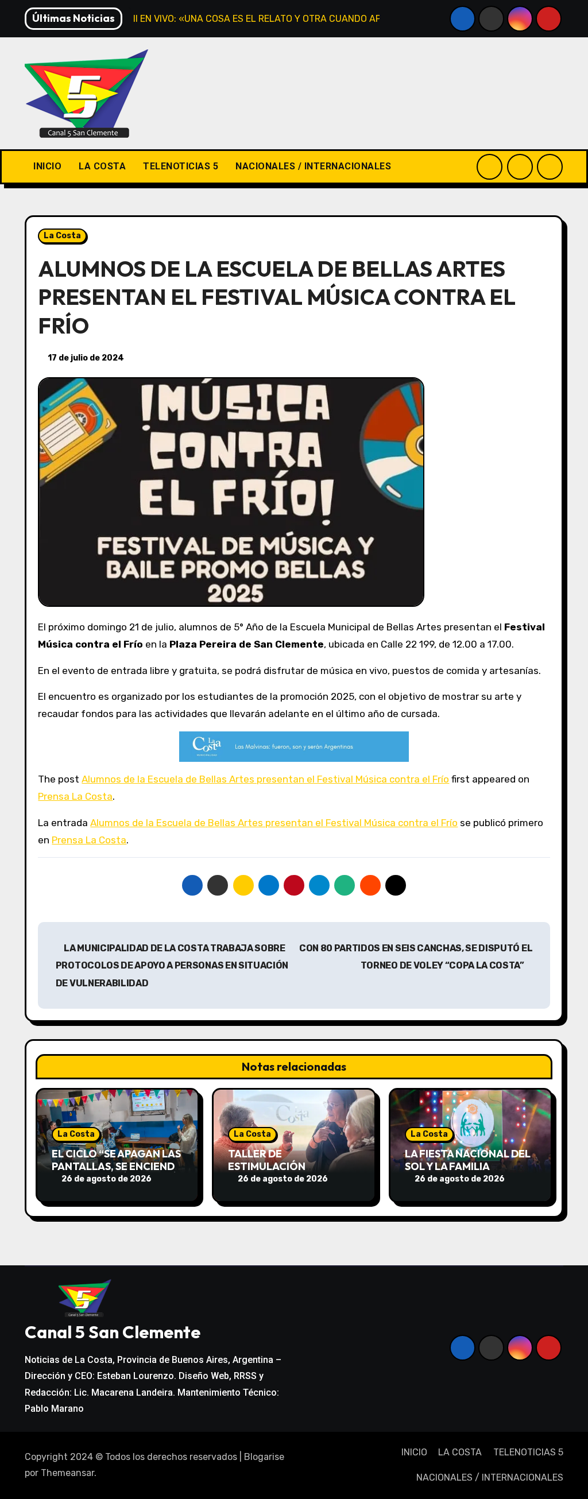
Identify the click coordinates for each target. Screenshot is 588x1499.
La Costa (62, 236)
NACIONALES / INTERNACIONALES (313, 166)
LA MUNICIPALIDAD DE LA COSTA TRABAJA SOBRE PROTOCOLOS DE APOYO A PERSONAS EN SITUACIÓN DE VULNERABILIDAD (172, 966)
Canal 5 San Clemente (112, 1332)
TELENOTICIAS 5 (180, 166)
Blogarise (264, 1456)
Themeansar (67, 1472)
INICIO (47, 166)
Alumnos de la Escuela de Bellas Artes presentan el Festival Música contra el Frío (265, 779)
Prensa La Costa (75, 796)
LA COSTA (102, 166)
